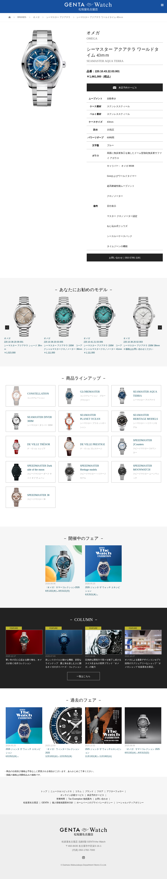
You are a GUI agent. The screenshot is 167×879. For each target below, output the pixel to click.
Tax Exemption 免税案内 (80, 799)
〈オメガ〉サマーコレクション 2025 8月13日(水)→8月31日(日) (142, 749)
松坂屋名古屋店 (30, 802)
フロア (100, 791)
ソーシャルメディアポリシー (130, 802)
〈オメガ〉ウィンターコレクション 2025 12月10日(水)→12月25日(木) (62, 751)
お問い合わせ (101, 799)
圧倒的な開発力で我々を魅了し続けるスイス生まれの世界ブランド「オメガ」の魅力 (103, 661)
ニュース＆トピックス (61, 791)
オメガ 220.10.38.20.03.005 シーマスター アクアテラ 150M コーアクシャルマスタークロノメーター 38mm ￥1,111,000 (63, 345)
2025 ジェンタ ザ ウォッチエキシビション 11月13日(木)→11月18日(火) (103, 751)
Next (160, 328)
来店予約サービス (128, 87)
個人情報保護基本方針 (62, 802)
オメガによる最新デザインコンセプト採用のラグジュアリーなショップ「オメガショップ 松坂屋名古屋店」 (143, 661)
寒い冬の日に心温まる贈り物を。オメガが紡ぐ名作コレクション (24, 659)
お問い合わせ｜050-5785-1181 (125, 257)
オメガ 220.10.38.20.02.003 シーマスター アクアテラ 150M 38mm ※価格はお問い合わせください (141, 343)
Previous (7, 328)
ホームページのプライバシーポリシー (95, 802)
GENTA (45, 802)
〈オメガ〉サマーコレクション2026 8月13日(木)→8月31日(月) (62, 587)
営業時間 (60, 799)
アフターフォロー (115, 791)
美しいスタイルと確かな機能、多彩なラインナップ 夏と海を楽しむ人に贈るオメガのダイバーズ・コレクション (63, 661)
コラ (77, 791)
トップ (44, 791)
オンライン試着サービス (72, 795)
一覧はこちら (83, 676)
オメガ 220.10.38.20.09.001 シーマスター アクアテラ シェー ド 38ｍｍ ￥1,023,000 (23, 345)
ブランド (89, 791)
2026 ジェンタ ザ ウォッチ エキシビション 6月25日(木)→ (102, 589)
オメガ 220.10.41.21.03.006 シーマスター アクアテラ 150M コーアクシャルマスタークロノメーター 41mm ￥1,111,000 (103, 345)
